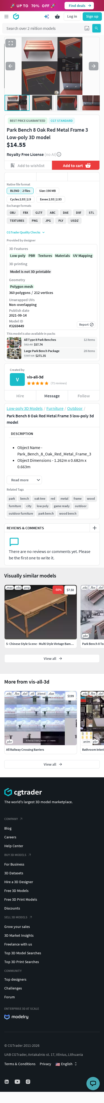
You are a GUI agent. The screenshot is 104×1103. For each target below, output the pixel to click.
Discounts (12, 908)
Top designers (15, 979)
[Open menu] (6, 16)
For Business (14, 864)
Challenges (13, 988)
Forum (9, 997)
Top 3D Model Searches (22, 953)
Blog (7, 828)
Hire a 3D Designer (18, 881)
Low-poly (17, 255)
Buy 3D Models (15, 855)
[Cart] (57, 16)
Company (11, 819)
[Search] (96, 28)
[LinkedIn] (7, 1081)
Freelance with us (18, 944)
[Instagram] (29, 1082)
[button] (87, 28)
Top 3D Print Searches (21, 961)
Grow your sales (17, 926)
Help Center (13, 845)
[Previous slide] (10, 66)
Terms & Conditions (19, 1063)
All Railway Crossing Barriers (25, 750)
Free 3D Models (16, 890)
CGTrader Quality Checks (23, 232)
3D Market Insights (19, 935)
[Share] (83, 176)
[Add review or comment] (94, 528)
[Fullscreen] (10, 43)
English (64, 1064)
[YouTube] (18, 1081)
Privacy (45, 1063)
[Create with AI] (46, 16)
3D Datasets (13, 873)
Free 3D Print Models (20, 899)
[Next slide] (93, 66)
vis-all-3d (35, 376)
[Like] (20, 176)
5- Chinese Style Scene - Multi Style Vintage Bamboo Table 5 (46, 644)
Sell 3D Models (15, 917)
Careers (10, 837)
